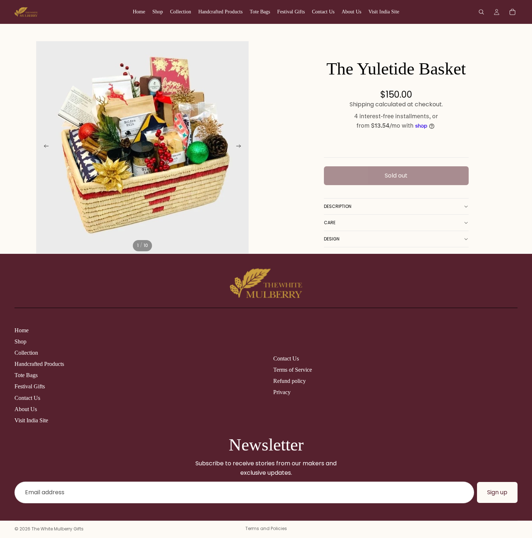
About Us (25, 409)
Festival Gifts (29, 386)
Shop (20, 341)
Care (329, 222)
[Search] (481, 12)
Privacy (282, 392)
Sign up (497, 492)
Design (331, 239)
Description (337, 206)
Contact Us (27, 398)
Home (21, 330)
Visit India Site (31, 420)
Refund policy (289, 381)
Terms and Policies (266, 528)
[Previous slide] (44, 147)
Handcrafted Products (39, 364)
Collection (26, 353)
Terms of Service (292, 370)
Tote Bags (26, 375)
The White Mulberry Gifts (57, 529)
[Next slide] (241, 147)
